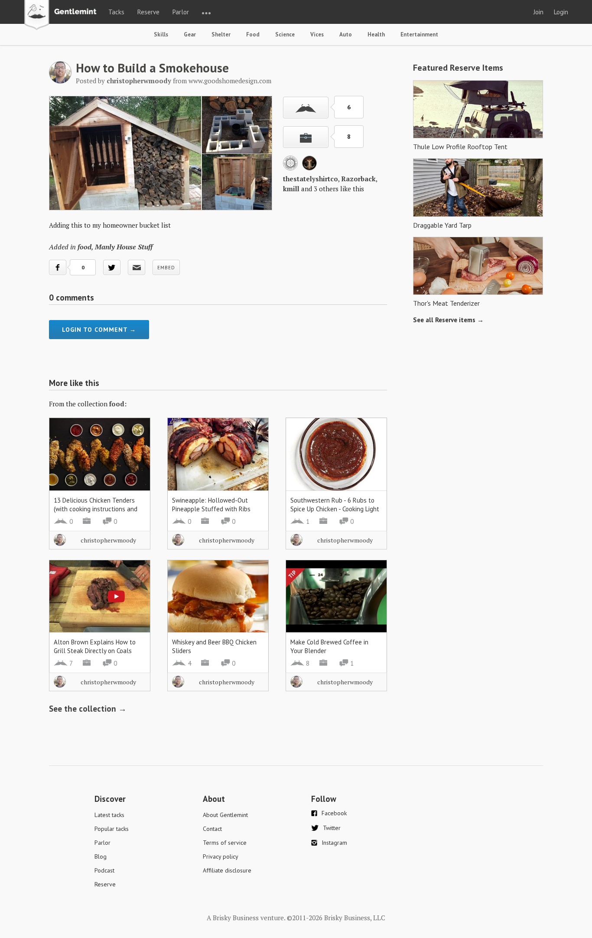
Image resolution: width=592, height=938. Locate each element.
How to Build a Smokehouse (152, 67)
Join (538, 12)
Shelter (221, 34)
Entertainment (419, 34)
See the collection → (88, 708)
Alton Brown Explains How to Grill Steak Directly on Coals (95, 646)
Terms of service (225, 842)
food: (118, 403)
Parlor (180, 12)
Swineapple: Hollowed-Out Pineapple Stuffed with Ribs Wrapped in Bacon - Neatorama (214, 509)
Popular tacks (111, 829)
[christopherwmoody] (60, 81)
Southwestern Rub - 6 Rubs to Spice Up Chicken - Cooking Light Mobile (334, 509)
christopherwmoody (108, 540)
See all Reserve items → (448, 320)
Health (376, 34)
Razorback (358, 178)
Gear (190, 34)
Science (285, 34)
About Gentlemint (225, 815)
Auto (345, 34)
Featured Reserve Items (458, 67)
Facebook (334, 813)
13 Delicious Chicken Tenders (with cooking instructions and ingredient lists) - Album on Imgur (95, 513)
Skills (161, 34)
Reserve (148, 12)
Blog (100, 856)
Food (253, 34)
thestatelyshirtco (310, 178)
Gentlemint (62, 15)
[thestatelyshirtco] (290, 168)
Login (561, 12)
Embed (166, 268)
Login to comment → (99, 329)
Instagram (334, 843)
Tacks (116, 12)
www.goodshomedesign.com (230, 80)
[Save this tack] (306, 137)
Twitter (332, 828)
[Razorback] (309, 168)
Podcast (104, 870)
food (84, 247)
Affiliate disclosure (227, 870)
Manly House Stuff (124, 247)
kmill (291, 188)
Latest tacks (109, 815)
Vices (317, 34)
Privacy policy (220, 856)
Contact (212, 829)
